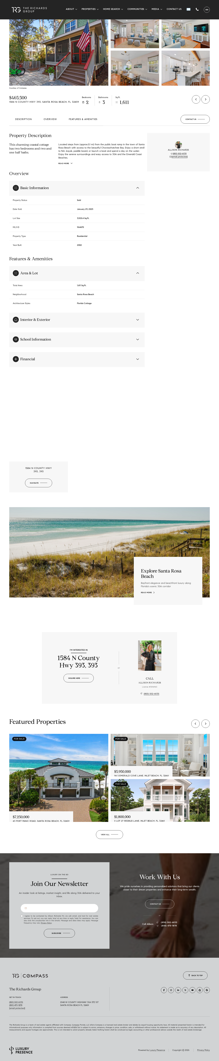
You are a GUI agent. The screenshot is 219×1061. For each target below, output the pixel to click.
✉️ (188, 9)
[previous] (195, 724)
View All (185, 68)
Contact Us (174, 9)
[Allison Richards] (149, 655)
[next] (205, 724)
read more (146, 592)
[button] (195, 119)
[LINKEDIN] (178, 990)
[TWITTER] (185, 990)
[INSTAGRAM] (171, 990)
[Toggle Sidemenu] (207, 10)
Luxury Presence (157, 1050)
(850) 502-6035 (180, 153)
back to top (197, 975)
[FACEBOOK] (164, 990)
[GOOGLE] (207, 990)
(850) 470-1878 (169, 926)
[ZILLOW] (200, 990)
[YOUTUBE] (192, 990)
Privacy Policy (46, 923)
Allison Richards (149, 682)
